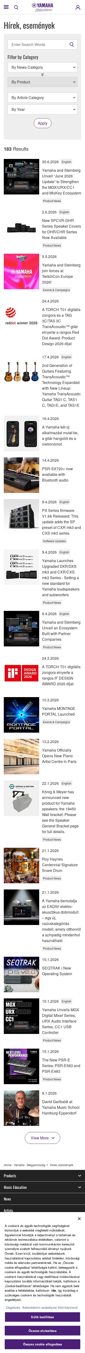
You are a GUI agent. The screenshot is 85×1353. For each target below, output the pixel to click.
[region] (42, 1282)
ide (53, 1290)
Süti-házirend (67, 1307)
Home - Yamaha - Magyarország (24, 1165)
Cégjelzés (13, 1307)
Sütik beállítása (42, 1317)
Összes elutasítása (42, 1330)
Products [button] (10, 1175)
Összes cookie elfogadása (42, 1344)
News (7, 1199)
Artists (8, 1210)
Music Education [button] (15, 1187)
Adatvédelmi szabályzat (39, 1307)
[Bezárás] (79, 1218)
